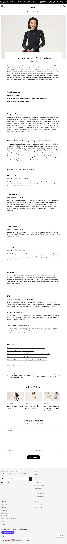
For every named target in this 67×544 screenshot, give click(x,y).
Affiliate (37, 480)
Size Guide (4, 516)
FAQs (2, 521)
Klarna (3, 524)
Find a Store (38, 477)
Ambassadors (38, 488)
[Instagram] (5, 482)
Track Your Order (5, 513)
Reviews (37, 483)
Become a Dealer (39, 485)
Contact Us (4, 505)
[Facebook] (14, 365)
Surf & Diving (36, 12)
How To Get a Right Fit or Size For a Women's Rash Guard (51, 408)
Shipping (3, 507)
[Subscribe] (30, 479)
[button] (64, 6)
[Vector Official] (33, 6)
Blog (36, 491)
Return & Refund (5, 510)
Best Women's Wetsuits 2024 (15, 407)
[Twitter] (20, 365)
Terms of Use (38, 507)
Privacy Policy (38, 505)
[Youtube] (8, 482)
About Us (37, 474)
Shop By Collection (40, 494)
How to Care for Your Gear (8, 519)
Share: (9, 365)
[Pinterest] (17, 365)
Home (28, 12)
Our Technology (39, 497)
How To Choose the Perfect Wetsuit (32, 407)
